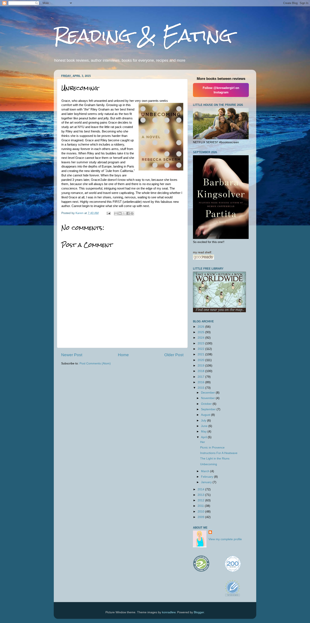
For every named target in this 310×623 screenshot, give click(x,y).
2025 (201, 332)
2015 (201, 387)
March (205, 471)
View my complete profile (225, 539)
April (204, 437)
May (204, 431)
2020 (201, 360)
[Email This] (116, 213)
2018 (201, 371)
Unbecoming (208, 464)
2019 (201, 365)
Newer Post (71, 355)
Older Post (173, 355)
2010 (201, 511)
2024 (201, 337)
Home (123, 355)
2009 (201, 517)
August (206, 414)
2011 (201, 505)
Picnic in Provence (212, 447)
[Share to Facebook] (128, 213)
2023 (201, 343)
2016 (201, 382)
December (208, 392)
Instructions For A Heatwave (218, 453)
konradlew (168, 612)
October (207, 403)
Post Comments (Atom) (95, 363)
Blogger (199, 612)
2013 (201, 494)
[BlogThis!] (120, 213)
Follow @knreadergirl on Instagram (221, 90)
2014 (201, 489)
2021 (201, 354)
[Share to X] (124, 213)
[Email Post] (108, 213)
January (207, 482)
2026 (201, 326)
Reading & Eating (143, 35)
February (207, 476)
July (204, 420)
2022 (201, 348)
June (204, 426)
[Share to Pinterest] (132, 213)
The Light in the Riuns (214, 458)
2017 (201, 376)
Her (202, 442)
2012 (201, 500)
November (208, 398)
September (209, 409)
